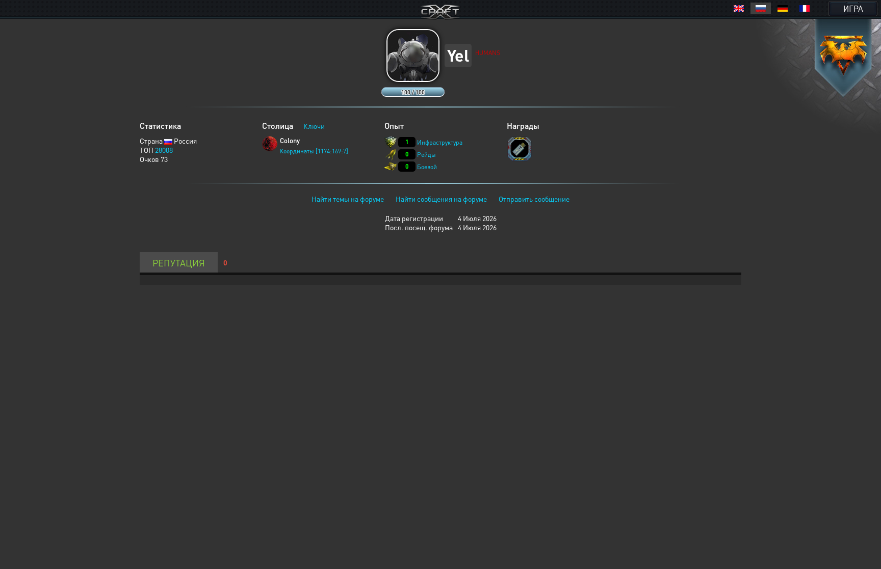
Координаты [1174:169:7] (314, 151)
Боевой (427, 167)
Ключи (314, 125)
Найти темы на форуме (348, 198)
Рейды (426, 154)
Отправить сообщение (534, 198)
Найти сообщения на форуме (441, 198)
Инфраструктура (439, 142)
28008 (164, 149)
